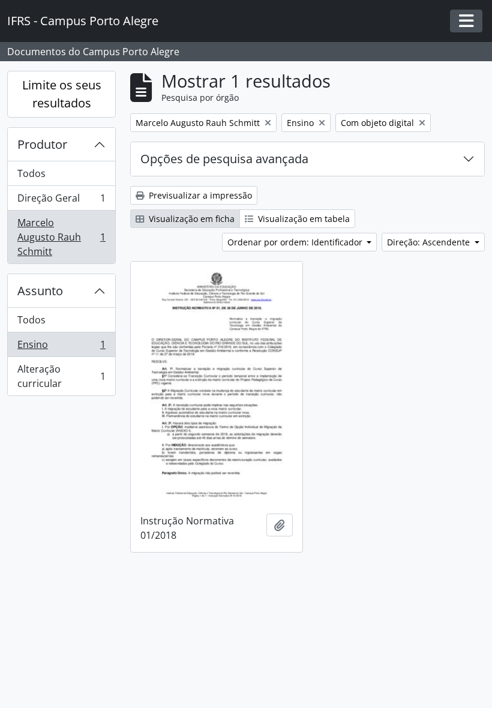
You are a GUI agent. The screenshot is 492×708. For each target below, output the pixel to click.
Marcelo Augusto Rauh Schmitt (61, 237)
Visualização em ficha (190, 218)
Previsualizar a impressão (199, 195)
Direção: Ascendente (429, 242)
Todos (31, 173)
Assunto (40, 291)
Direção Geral (61, 201)
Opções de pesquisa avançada (224, 159)
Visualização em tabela (303, 218)
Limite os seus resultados (61, 94)
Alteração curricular (61, 376)
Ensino (61, 347)
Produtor (42, 144)
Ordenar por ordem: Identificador (296, 242)
